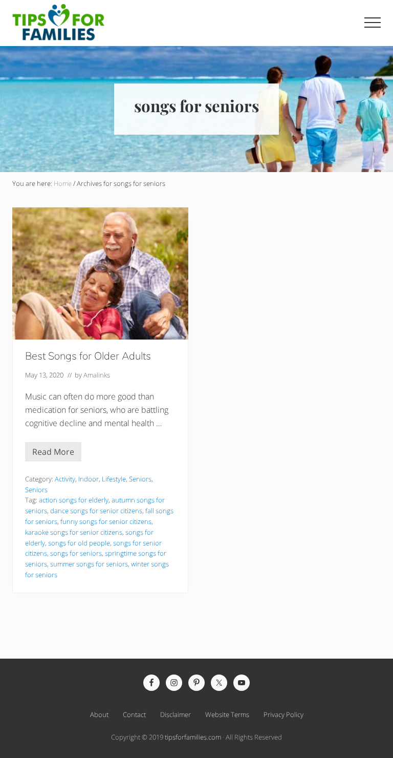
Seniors (140, 478)
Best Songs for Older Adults (88, 355)
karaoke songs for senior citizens (73, 532)
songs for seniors (76, 553)
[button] (372, 22)
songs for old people (79, 543)
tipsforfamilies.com (193, 737)
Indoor (88, 478)
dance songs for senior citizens (96, 510)
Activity (65, 478)
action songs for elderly (73, 499)
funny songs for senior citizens (105, 521)
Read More (53, 453)
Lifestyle (114, 478)
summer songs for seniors (89, 563)
